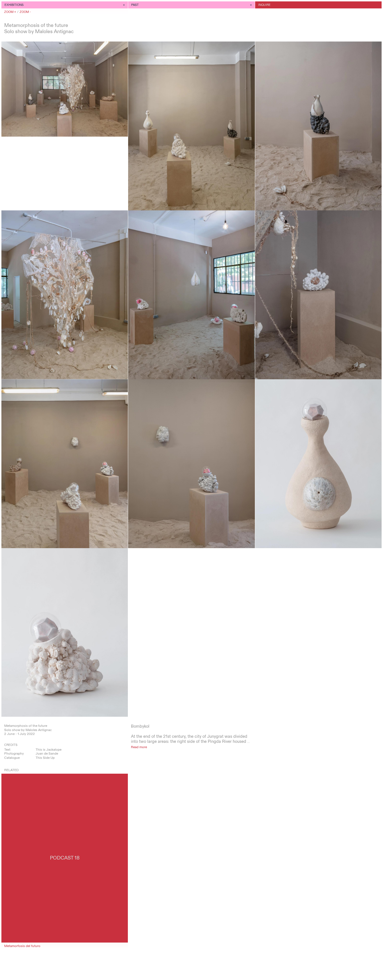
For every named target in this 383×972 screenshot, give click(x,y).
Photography (14, 753)
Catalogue (12, 758)
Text (7, 750)
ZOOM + (10, 12)
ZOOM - (25, 12)
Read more (139, 747)
